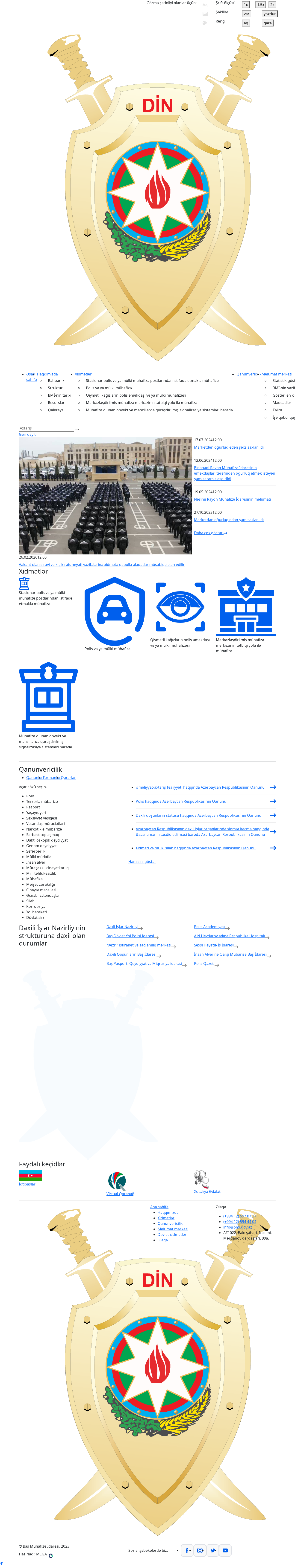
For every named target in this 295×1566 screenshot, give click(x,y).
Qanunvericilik (249, 374)
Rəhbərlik (56, 380)
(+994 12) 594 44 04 (239, 1221)
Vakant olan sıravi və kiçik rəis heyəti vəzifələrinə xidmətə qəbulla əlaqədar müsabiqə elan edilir (102, 564)
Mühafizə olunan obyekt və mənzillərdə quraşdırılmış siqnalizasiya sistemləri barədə (159, 409)
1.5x (260, 4)
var (246, 13)
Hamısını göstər (142, 861)
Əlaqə (163, 1240)
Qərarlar (68, 777)
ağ (246, 23)
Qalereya (56, 409)
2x (272, 4)
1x (246, 4)
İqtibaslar (27, 1184)
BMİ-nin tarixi (59, 395)
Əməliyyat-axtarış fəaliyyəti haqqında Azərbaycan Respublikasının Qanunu (200, 787)
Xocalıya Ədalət (207, 1191)
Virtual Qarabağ (120, 1193)
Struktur (55, 387)
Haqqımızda (47, 374)
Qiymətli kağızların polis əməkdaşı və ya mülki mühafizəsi (136, 395)
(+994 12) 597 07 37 (239, 1216)
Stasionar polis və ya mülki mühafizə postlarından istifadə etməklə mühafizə (152, 380)
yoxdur (270, 13)
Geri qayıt (27, 434)
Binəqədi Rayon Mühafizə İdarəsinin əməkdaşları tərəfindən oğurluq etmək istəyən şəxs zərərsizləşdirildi (234, 473)
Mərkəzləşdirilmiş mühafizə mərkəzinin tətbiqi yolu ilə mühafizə (141, 402)
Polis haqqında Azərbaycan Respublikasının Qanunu (181, 801)
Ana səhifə (159, 1206)
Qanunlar (34, 777)
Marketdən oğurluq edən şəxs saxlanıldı (229, 447)
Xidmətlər (83, 374)
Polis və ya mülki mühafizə (109, 387)
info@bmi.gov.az (237, 1227)
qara (268, 23)
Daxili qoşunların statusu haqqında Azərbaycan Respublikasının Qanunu (198, 815)
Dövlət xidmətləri (172, 1234)
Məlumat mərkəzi (277, 374)
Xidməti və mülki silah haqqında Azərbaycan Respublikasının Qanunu (196, 848)
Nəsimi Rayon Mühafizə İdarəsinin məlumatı (232, 499)
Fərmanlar (52, 777)
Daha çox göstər (209, 532)
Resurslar (56, 402)
